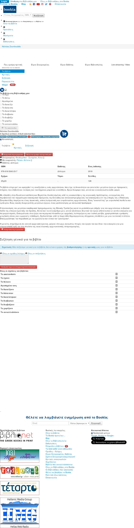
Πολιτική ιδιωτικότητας (56, 475)
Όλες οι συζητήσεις (37, 253)
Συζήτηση (6, 78)
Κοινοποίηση (7, 139)
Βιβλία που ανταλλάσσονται (59, 464)
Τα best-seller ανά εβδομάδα (59, 448)
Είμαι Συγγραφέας (40, 64)
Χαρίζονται (51, 462)
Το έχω (5, 94)
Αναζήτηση (38, 15)
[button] (18, 266)
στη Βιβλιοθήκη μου (23, 1)
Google (94, 435)
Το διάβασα (7, 114)
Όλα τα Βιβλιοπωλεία (56, 440)
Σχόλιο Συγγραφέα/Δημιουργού (60, 456)
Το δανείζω (7, 104)
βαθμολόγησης (74, 247)
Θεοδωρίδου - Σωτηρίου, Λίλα (29, 157)
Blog (47, 438)
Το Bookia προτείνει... (55, 435)
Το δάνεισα (7, 107)
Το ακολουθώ (11, 128)
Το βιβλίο (6, 71)
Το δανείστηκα (9, 111)
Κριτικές (6, 74)
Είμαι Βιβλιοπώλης (94, 64)
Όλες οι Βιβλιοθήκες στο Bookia (54, 1)
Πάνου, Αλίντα (23, 160)
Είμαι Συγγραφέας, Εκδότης (59, 454)
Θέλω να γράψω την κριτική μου (38, 154)
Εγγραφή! (96, 423)
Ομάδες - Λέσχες (54, 451)
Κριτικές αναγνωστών (56, 459)
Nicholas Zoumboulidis (11, 46)
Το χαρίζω (7, 120)
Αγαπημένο (7, 101)
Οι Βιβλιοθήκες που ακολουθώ (59, 469)
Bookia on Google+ (106, 435)
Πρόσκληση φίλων (101, 433)
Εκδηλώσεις (51, 443)
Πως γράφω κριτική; (13, 64)
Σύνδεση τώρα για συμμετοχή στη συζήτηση (18, 267)
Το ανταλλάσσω (10, 124)
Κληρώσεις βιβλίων (55, 446)
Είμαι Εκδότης (66, 64)
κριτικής (92, 247)
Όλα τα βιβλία (52, 433)
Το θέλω (6, 98)
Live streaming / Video (120, 64)
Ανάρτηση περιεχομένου (13, 154)
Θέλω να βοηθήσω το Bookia (58, 472)
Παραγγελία (8, 81)
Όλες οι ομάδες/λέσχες (13, 253)
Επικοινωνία (60, 4)
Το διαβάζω (7, 117)
